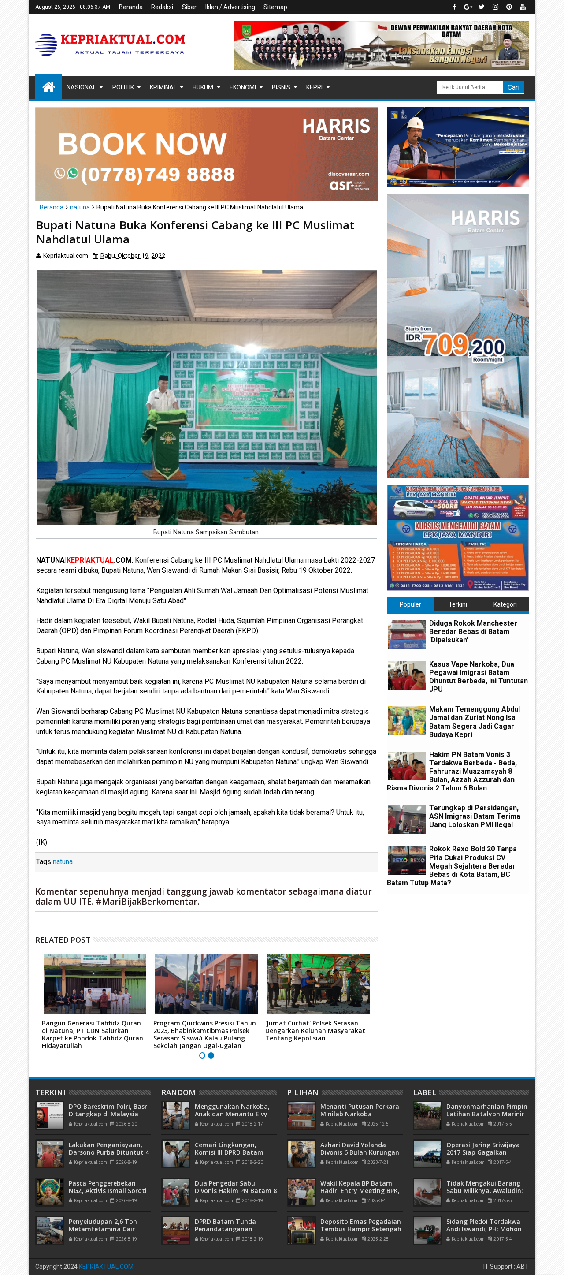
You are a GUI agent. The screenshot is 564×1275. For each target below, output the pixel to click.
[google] (468, 7)
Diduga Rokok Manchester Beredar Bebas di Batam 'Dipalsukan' (473, 631)
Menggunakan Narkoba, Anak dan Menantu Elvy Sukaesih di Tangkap (232, 1114)
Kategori (505, 604)
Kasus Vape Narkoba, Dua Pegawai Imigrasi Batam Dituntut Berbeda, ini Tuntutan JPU (478, 677)
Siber (189, 7)
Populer (410, 604)
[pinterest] (509, 7)
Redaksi (162, 7)
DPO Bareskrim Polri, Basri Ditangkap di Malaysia (109, 1110)
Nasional (81, 87)
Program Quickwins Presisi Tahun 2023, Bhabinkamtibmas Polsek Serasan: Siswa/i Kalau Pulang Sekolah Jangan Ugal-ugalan (204, 1034)
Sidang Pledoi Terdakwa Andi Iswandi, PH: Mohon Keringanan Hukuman (484, 1229)
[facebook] (454, 7)
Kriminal (163, 87)
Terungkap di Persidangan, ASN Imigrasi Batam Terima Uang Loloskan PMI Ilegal (474, 816)
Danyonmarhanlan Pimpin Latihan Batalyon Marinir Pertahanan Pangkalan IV (486, 1114)
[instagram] (495, 7)
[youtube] (522, 7)
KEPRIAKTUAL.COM (106, 1266)
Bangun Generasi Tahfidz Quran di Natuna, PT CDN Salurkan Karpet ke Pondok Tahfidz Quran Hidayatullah (92, 1034)
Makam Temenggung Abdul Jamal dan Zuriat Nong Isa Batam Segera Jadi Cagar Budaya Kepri (474, 722)
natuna (63, 861)
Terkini (458, 604)
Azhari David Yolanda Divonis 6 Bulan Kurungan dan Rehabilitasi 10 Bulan (359, 1152)
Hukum (203, 87)
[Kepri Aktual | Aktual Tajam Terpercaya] (48, 86)
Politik (123, 87)
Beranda (131, 7)
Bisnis (281, 87)
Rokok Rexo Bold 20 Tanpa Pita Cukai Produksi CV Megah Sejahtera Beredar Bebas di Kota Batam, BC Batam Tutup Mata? (452, 866)
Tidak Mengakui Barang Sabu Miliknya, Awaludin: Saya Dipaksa (484, 1190)
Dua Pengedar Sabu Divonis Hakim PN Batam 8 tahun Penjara (236, 1190)
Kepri (314, 87)
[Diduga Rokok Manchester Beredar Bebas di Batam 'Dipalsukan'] (407, 634)
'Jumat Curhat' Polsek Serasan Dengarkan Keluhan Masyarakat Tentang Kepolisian (315, 1030)
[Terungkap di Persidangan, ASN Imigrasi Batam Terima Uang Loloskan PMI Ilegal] (407, 819)
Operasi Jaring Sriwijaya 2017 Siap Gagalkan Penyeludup (483, 1152)
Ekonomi (243, 87)
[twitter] (481, 7)
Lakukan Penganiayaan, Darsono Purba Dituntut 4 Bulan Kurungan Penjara (109, 1152)
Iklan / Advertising (230, 7)
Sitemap (275, 7)
